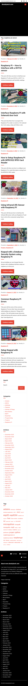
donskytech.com (7, 4)
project (11, 532)
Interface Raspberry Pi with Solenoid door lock (13, 114)
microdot (18, 521)
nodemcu (14, 529)
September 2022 (9, 473)
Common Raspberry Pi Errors (11, 300)
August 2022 (8, 475)
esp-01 (22, 512)
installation (20, 518)
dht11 (14, 512)
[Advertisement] (14, 22)
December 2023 (9, 445)
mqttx (19, 527)
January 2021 (8, 489)
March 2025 (8, 439)
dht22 (18, 512)
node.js (10, 529)
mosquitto (6, 527)
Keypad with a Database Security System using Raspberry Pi (12, 254)
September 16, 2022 (12, 198)
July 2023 (7, 451)
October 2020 (9, 496)
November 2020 (9, 494)
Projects (3, 247)
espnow (5, 518)
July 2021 (7, 485)
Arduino (7, 401)
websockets (17, 542)
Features (7, 407)
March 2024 (8, 441)
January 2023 (8, 464)
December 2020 (9, 492)
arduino (6, 509)
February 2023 (9, 462)
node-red (5, 529)
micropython (8, 524)
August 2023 (8, 449)
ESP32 (7, 403)
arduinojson (13, 509)
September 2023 (9, 447)
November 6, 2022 (12, 106)
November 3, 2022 (12, 151)
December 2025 (9, 434)
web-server (19, 540)
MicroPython (8, 411)
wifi (21, 542)
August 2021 (8, 483)
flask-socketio (14, 518)
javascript (8, 521)
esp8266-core (21, 515)
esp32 (6, 515)
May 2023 (8, 456)
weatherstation (13, 540)
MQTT (6, 413)
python (17, 532)
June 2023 (8, 453)
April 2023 (8, 458)
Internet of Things (10, 409)
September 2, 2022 (12, 245)
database (18, 509)
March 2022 (8, 481)
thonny (7, 540)
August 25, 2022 (11, 343)
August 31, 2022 (11, 292)
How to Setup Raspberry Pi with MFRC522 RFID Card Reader (13, 160)
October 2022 (9, 470)
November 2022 (9, 468)
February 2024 (9, 443)
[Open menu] (25, 4)
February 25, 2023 (12, 59)
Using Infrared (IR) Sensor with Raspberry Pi (12, 206)
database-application (8, 512)
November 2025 (9, 436)
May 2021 (8, 487)
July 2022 (7, 477)
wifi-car (4, 544)
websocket (11, 542)
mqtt (12, 527)
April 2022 (8, 479)
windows (8, 544)
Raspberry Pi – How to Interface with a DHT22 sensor (11, 68)
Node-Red (7, 416)
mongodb (17, 524)
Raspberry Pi (4, 61)
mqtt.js (16, 527)
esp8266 (13, 515)
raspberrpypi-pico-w (9, 535)
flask (8, 518)
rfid (4, 540)
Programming (9, 418)
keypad (12, 521)
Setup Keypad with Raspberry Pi (9, 351)
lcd (14, 521)
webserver (5, 542)
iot (4, 521)
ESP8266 (7, 405)
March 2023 (8, 460)
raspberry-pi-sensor (8, 538)
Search (5, 385)
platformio (6, 532)
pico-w (19, 529)
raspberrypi (18, 538)
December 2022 (9, 466)
